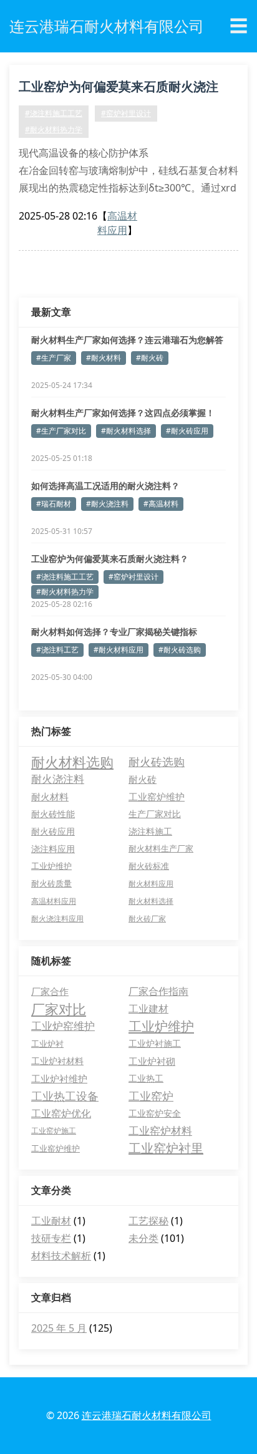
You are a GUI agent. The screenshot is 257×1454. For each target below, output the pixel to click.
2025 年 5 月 (59, 1328)
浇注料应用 (53, 849)
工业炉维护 (51, 866)
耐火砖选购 (156, 761)
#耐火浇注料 (107, 503)
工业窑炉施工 (53, 1130)
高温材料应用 (117, 223)
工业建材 (148, 1008)
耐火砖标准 (148, 866)
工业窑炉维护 (156, 796)
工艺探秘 (148, 1221)
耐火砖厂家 (147, 918)
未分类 (143, 1238)
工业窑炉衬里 (165, 1148)
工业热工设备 (65, 1095)
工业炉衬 (47, 1043)
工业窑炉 (150, 1095)
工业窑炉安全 (154, 1113)
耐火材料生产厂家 (160, 848)
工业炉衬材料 (57, 1061)
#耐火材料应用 (118, 649)
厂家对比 (58, 1008)
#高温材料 (160, 503)
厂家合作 (50, 991)
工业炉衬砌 (151, 1061)
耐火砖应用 (53, 831)
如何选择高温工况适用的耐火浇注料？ (105, 486)
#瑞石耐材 (53, 503)
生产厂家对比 (154, 814)
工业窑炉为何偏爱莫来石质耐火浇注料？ (118, 88)
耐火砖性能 (53, 814)
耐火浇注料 (57, 779)
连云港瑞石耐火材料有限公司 (146, 1415)
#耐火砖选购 (179, 649)
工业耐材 (51, 1221)
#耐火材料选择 (126, 430)
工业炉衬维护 (59, 1078)
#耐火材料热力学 (53, 129)
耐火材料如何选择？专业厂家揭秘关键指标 (114, 631)
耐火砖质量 (51, 883)
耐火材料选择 (150, 901)
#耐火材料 (103, 357)
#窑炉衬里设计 (126, 113)
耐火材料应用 (150, 883)
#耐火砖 (149, 357)
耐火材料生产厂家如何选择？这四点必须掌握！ (123, 413)
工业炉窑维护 (63, 1026)
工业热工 (145, 1078)
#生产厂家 (53, 357)
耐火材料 (50, 796)
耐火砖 (142, 779)
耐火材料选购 (72, 761)
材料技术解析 (61, 1256)
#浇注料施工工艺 (53, 113)
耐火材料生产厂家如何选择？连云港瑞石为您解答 (127, 340)
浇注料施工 (150, 831)
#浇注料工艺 (57, 649)
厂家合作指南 (158, 991)
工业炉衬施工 (154, 1043)
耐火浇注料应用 (57, 918)
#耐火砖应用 (187, 430)
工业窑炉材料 (160, 1130)
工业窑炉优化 (61, 1113)
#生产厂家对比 (61, 430)
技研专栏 (51, 1238)
